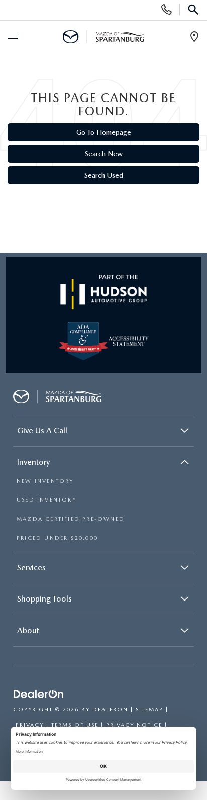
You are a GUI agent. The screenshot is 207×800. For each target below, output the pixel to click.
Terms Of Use (74, 725)
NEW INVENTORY (45, 481)
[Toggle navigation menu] (12, 37)
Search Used (103, 175)
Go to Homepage (103, 132)
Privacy (30, 725)
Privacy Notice (134, 725)
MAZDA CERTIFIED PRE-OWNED (71, 519)
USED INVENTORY (46, 499)
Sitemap (149, 709)
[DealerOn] (38, 694)
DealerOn (110, 709)
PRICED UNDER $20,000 (57, 538)
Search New (104, 154)
